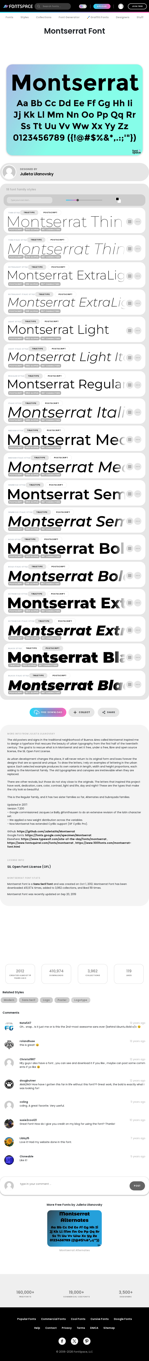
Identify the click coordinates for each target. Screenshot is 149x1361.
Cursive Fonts (99, 1319)
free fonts (25, 1296)
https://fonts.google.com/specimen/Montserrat (58, 835)
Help (37, 1328)
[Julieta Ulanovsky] (11, 172)
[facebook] (62, 1341)
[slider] (77, 200)
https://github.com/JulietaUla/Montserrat (46, 831)
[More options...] (137, 221)
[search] (53, 6)
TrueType (29, 212)
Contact (51, 1328)
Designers (122, 17)
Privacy (67, 1328)
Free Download (51, 712)
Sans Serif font (43, 884)
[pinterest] (86, 1341)
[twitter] (74, 1341)
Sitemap (109, 1328)
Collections (43, 17)
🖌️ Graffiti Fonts (98, 17)
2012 (20, 971)
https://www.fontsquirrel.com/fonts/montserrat (40, 843)
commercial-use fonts (76, 1296)
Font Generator (69, 17)
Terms (81, 1328)
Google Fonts (123, 1319)
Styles (25, 17)
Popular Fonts (26, 1319)
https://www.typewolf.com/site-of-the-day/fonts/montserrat (63, 839)
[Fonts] (18, 6)
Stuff (140, 17)
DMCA (94, 1328)
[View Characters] (129, 221)
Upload (102, 6)
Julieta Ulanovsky (37, 174)
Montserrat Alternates (74, 1250)
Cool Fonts (78, 1319)
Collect (84, 712)
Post (137, 1185)
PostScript (50, 212)
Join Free (137, 6)
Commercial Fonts (53, 1319)
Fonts (9, 17)
